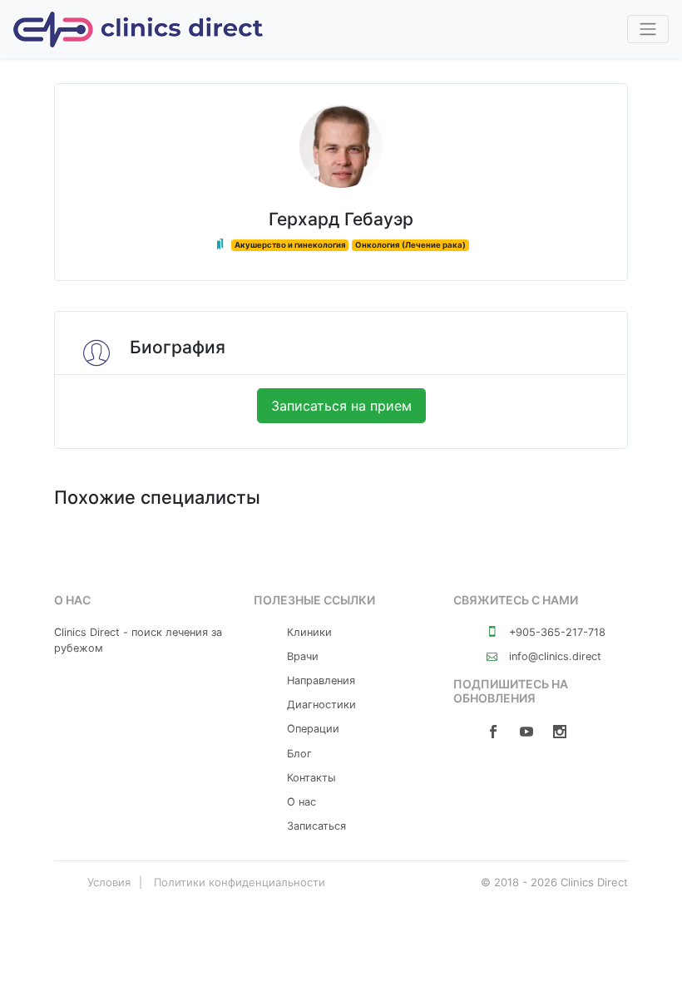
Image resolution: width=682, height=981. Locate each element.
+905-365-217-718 (555, 632)
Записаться (316, 826)
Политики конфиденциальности (239, 882)
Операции (313, 728)
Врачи (303, 656)
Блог (299, 753)
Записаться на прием (341, 405)
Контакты (311, 777)
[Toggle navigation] (648, 29)
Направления (321, 680)
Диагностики (321, 704)
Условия (109, 882)
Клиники (309, 632)
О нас (301, 802)
